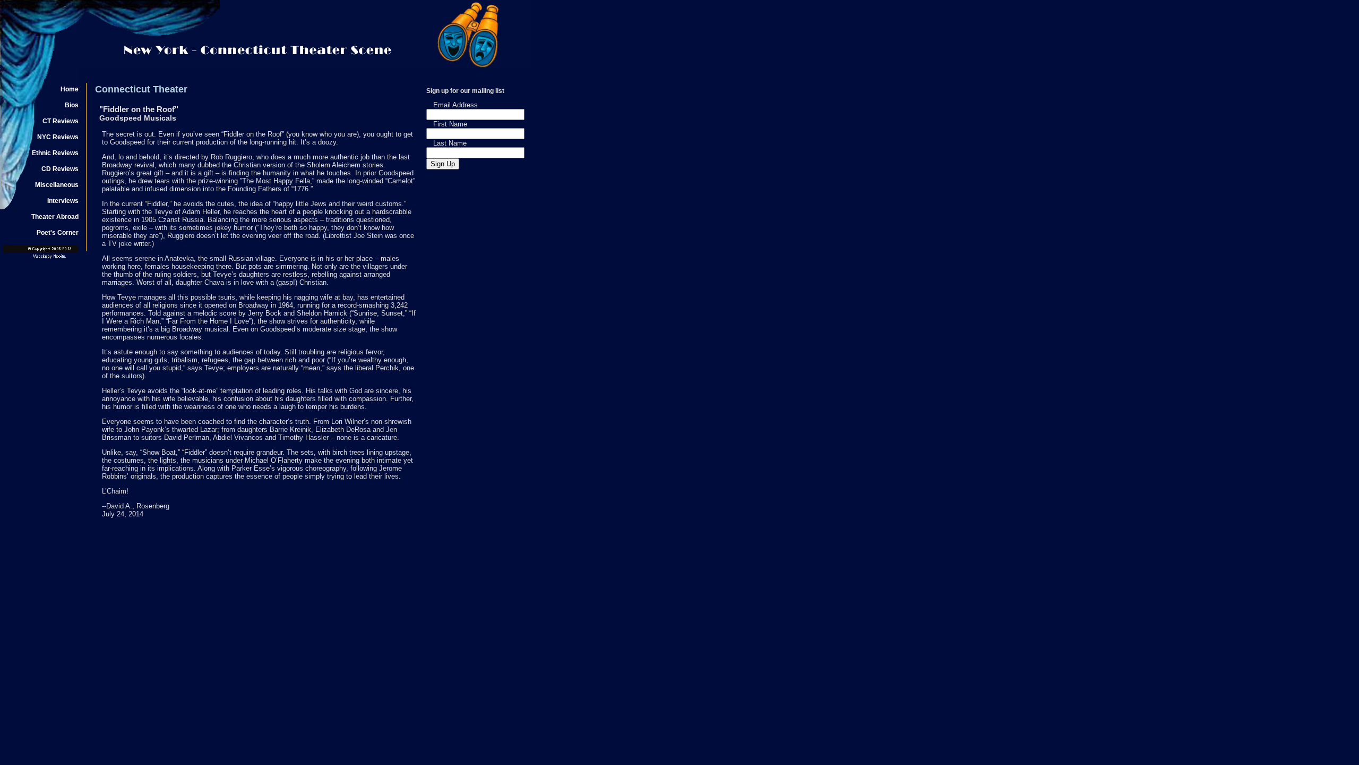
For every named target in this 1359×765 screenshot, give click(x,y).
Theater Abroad (55, 216)
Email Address (455, 105)
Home (70, 89)
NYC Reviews (58, 137)
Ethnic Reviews (55, 153)
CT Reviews (60, 121)
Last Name (450, 143)
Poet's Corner (58, 232)
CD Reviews (60, 169)
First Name (450, 124)
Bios (72, 105)
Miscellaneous (57, 185)
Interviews (63, 201)
